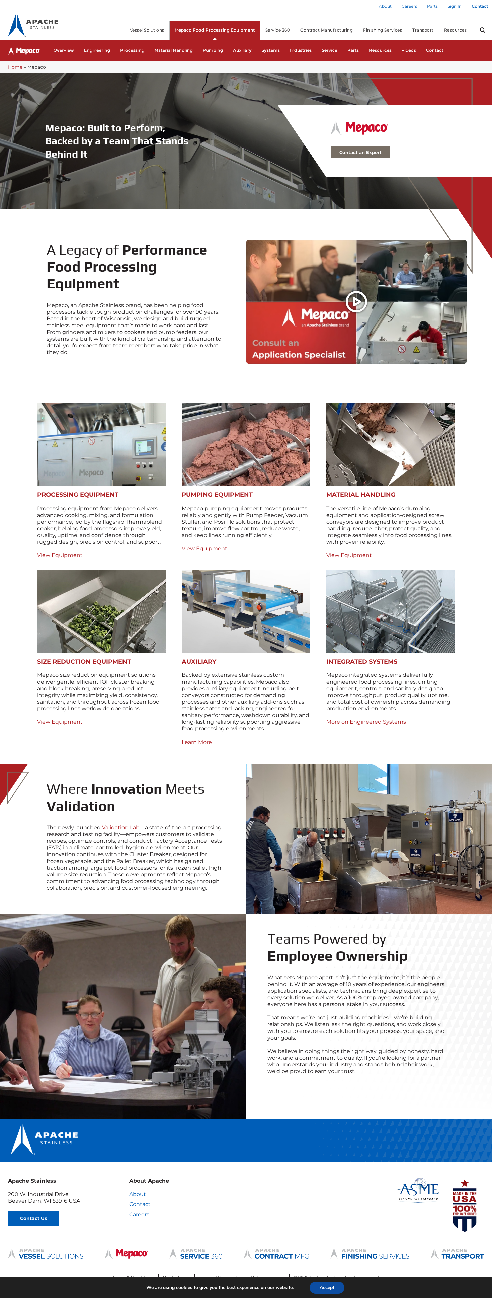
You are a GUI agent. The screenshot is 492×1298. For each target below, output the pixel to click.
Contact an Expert (360, 152)
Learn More (197, 742)
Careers (139, 1214)
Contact (140, 1204)
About (137, 1194)
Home (15, 67)
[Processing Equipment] (101, 444)
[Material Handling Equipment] (390, 444)
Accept (327, 1287)
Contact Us (33, 1218)
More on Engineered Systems (366, 722)
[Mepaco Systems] (390, 611)
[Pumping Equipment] (246, 444)
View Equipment (60, 555)
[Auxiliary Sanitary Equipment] (246, 611)
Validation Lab (121, 827)
